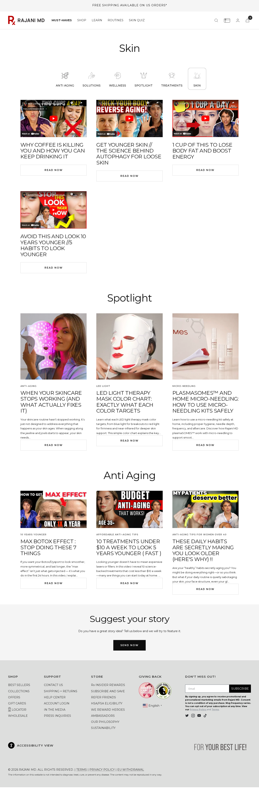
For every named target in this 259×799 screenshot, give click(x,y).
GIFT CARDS (17, 703)
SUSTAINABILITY (103, 728)
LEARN (97, 20)
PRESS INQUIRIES (57, 716)
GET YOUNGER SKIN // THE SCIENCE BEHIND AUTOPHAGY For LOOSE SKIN (128, 154)
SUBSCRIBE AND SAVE (108, 691)
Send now (129, 645)
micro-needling (184, 386)
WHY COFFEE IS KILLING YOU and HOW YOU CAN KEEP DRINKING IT (52, 151)
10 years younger (33, 534)
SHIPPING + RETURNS (60, 691)
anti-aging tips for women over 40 (199, 534)
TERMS (81, 769)
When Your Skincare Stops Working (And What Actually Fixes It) (51, 402)
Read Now (54, 170)
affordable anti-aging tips (117, 534)
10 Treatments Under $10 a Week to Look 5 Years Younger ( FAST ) (128, 547)
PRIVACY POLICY (102, 769)
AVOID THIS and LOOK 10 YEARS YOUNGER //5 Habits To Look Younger (53, 245)
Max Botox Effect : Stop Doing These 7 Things (48, 547)
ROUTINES (115, 20)
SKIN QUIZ (137, 20)
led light (103, 386)
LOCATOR (18, 710)
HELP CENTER (55, 697)
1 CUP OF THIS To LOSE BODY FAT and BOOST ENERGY (202, 151)
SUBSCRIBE (240, 688)
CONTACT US (53, 685)
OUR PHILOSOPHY (105, 722)
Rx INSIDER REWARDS (108, 685)
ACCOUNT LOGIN (56, 703)
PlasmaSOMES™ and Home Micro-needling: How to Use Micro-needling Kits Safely (205, 402)
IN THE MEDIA (54, 710)
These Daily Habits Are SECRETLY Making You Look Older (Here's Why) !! (203, 550)
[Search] (216, 20)
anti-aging (28, 386)
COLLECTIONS (19, 691)
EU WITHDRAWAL (130, 769)
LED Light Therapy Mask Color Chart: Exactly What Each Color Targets (124, 402)
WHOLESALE (18, 716)
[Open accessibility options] (11, 745)
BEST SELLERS (19, 685)
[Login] (238, 20)
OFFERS (14, 697)
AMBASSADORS (103, 716)
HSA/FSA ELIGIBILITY (106, 703)
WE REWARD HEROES (108, 710)
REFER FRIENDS (103, 697)
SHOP (81, 20)
